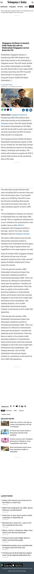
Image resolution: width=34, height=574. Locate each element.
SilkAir (15, 410)
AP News (20, 6)
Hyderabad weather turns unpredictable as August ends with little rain (17, 546)
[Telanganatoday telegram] (25, 406)
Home (2, 11)
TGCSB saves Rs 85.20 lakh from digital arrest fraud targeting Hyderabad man (17, 554)
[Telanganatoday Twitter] (14, 406)
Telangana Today (7, 84)
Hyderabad (3, 6)
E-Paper (31, 6)
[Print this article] (30, 110)
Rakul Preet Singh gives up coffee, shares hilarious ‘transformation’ (17, 509)
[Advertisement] (17, 385)
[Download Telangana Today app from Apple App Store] (23, 110)
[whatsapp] (2, 110)
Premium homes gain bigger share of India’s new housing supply (16, 539)
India (26, 6)
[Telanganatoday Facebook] (11, 406)
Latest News (7, 496)
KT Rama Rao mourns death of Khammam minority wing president (20, 432)
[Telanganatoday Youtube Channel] (17, 406)
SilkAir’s (21, 225)
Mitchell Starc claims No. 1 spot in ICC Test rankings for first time (17, 524)
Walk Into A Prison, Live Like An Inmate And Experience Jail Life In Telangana (21, 424)
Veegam (24, 571)
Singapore (5, 123)
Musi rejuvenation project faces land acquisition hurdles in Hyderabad (20, 449)
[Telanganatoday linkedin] (22, 406)
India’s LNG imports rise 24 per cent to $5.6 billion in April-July (16, 501)
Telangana (12, 6)
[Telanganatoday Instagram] (19, 406)
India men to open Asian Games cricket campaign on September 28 (17, 516)
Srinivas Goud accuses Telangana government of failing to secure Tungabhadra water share (21, 441)
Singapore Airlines (18, 114)
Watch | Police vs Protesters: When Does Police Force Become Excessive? (17, 531)
